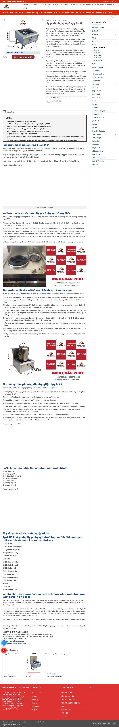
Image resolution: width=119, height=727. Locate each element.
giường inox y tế (67, 5)
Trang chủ (48, 20)
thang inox (51, 5)
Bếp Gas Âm (96, 50)
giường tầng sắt (77, 5)
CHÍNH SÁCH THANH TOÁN (68, 700)
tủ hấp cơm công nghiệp (98, 158)
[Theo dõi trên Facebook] (110, 1)
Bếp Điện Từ (95, 41)
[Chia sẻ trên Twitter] (50, 101)
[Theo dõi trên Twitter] (114, 1)
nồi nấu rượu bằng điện (98, 118)
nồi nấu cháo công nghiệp (98, 111)
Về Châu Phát (26, 5)
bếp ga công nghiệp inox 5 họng (54, 676)
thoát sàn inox (100, 13)
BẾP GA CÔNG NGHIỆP (99, 47)
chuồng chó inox (88, 5)
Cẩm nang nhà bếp (99, 5)
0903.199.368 (22, 639)
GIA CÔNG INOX (34, 5)
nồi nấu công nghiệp (46, 13)
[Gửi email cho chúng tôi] (115, 1)
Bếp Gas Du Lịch (97, 55)
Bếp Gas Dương (97, 57)
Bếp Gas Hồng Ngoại (98, 60)
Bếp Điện (94, 38)
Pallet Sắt (44, 5)
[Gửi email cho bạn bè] (53, 101)
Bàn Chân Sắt (19, 13)
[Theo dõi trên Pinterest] (16, 708)
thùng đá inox (109, 13)
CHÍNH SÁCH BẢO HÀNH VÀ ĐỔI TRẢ (70, 703)
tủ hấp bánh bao (96, 154)
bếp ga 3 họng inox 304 (10, 676)
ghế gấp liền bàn (96, 91)
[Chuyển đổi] (115, 28)
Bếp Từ (93, 64)
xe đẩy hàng (58, 5)
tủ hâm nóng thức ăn (97, 151)
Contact (63, 706)
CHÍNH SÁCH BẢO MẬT (67, 693)
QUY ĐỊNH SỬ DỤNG (66, 710)
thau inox (94, 127)
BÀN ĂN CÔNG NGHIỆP (7, 13)
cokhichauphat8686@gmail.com (16, 643)
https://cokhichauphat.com (16, 641)
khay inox (94, 104)
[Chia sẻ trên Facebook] (47, 101)
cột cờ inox (95, 87)
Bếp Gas (94, 44)
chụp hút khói (80, 13)
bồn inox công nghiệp (68, 13)
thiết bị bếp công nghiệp (32, 13)
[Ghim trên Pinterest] (56, 101)
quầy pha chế (90, 13)
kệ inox (94, 101)
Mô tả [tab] (4, 112)
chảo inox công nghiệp (98, 74)
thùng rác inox (109, 5)
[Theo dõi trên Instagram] (112, 1)
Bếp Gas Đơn (97, 52)
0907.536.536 (12, 639)
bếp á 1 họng (29, 676)
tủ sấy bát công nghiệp (98, 161)
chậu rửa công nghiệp (97, 77)
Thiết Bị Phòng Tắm (97, 138)
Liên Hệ (25, 8)
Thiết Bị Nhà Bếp (96, 134)
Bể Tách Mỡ (57, 13)
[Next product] (111, 16)
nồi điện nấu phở (96, 107)
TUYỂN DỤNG (64, 713)
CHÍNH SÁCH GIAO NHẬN (67, 696)
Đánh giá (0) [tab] (10, 112)
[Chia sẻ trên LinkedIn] (60, 101)
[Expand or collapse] (84, 117)
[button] (106, 1)
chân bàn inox (95, 70)
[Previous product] (115, 16)
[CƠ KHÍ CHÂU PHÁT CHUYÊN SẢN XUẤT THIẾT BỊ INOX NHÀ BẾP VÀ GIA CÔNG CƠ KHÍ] (11, 6)
